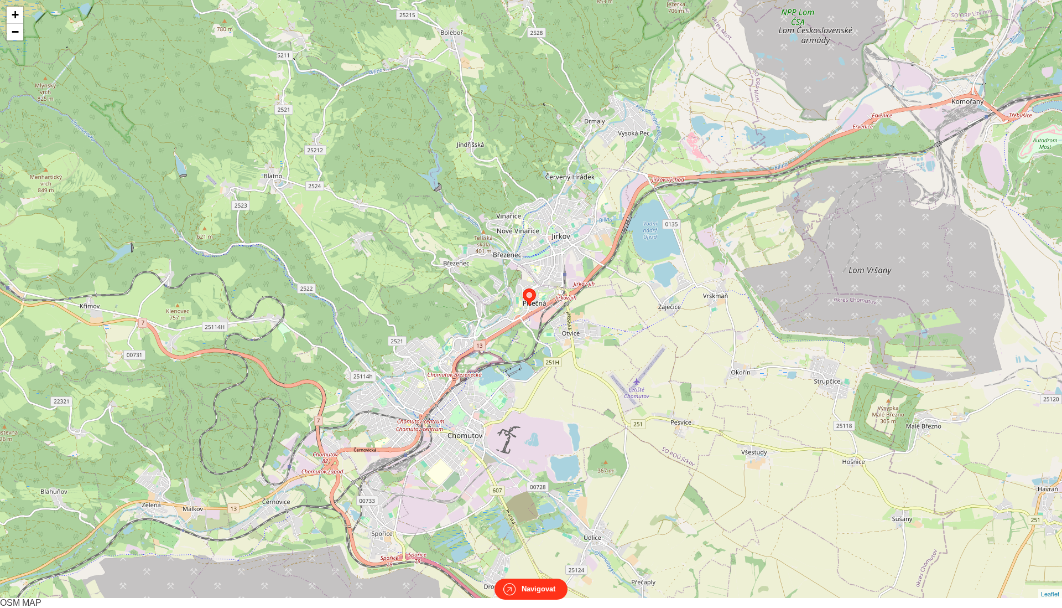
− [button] (15, 32)
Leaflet (1050, 593)
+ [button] (15, 15)
